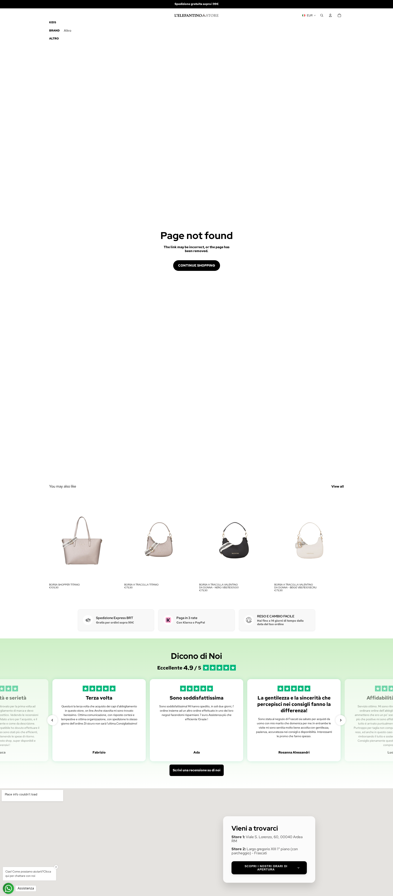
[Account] (330, 15)
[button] (52, 720)
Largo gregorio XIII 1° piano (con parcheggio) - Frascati (265, 851)
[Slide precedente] (55, 537)
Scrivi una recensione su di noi (196, 770)
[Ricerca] (321, 15)
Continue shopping (196, 265)
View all (337, 486)
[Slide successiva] (113, 537)
